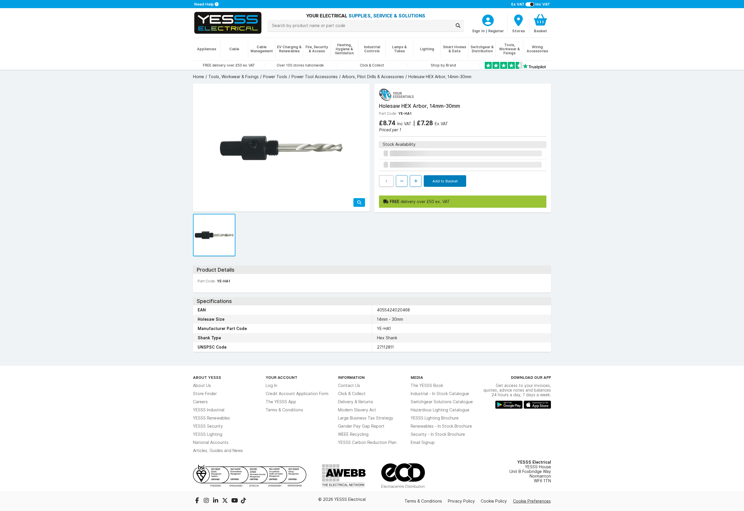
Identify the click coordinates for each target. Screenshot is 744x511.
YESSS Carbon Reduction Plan (367, 442)
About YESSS (207, 377)
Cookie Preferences (532, 501)
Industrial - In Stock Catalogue (440, 393)
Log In (271, 385)
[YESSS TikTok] (243, 501)
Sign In (478, 30)
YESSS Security (208, 426)
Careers (200, 401)
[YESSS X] (225, 501)
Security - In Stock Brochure (438, 434)
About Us (202, 385)
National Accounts (210, 442)
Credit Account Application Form (297, 393)
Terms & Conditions (284, 410)
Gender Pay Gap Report (361, 426)
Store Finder (205, 393)
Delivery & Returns (355, 401)
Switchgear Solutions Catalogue (442, 401)
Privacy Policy (461, 501)
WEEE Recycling (353, 434)
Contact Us (349, 385)
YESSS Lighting (207, 434)
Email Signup (423, 442)
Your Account (281, 377)
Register (496, 30)
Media (417, 377)
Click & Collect (352, 393)
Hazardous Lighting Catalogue (440, 410)
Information (351, 377)
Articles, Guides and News (218, 450)
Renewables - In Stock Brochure (441, 426)
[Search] (458, 25)
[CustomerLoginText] (488, 19)
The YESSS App (281, 401)
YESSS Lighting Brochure (435, 418)
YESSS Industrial (208, 410)
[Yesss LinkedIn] (216, 501)
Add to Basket (445, 181)
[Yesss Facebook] (197, 501)
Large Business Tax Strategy (365, 418)
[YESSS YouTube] (234, 501)
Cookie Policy (494, 501)
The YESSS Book (427, 385)
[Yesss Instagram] (207, 501)
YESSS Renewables (211, 418)
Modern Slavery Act (357, 410)
